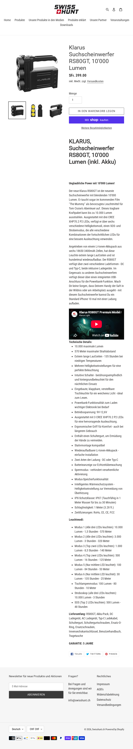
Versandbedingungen (109, 705)
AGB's (100, 689)
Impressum (103, 684)
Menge (73, 93)
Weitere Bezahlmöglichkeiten (96, 128)
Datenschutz (104, 699)
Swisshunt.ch (98, 729)
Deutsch (16, 729)
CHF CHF (34, 729)
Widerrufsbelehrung (108, 694)
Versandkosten (95, 81)
